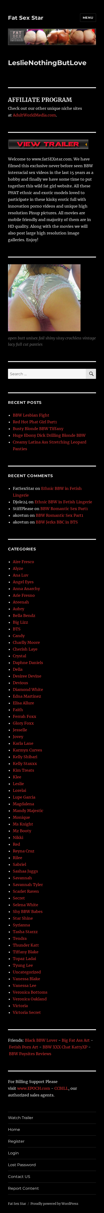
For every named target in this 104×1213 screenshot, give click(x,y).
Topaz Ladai (24, 958)
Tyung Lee (23, 965)
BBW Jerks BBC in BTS (57, 522)
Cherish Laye (25, 649)
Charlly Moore (26, 642)
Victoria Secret (27, 1012)
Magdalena (23, 803)
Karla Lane (23, 743)
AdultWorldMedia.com (34, 115)
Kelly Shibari (25, 756)
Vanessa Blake (26, 978)
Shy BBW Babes (28, 911)
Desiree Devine (27, 676)
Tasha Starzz (25, 931)
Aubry (18, 608)
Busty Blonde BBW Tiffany (38, 428)
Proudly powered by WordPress (54, 1204)
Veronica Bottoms (30, 992)
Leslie (18, 783)
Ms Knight (23, 824)
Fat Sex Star (25, 17)
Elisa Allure (23, 703)
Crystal (19, 655)
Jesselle (20, 729)
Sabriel (19, 864)
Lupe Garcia (24, 797)
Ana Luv (20, 575)
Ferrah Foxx (24, 716)
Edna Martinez (27, 696)
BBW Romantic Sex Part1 (64, 508)
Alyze (18, 568)
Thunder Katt (26, 945)
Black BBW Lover (41, 1040)
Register (16, 1141)
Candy (19, 635)
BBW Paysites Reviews (30, 1053)
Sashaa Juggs (25, 871)
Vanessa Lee (24, 985)
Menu (88, 17)
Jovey (18, 736)
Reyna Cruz (23, 851)
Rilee (17, 857)
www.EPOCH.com (33, 1088)
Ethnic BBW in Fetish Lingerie (63, 501)
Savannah (22, 877)
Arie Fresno (24, 595)
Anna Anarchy (26, 588)
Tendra (20, 938)
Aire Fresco (23, 561)
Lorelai (19, 790)
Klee (17, 777)
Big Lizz (20, 622)
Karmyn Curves (27, 750)
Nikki (18, 837)
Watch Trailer (20, 1117)
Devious (20, 682)
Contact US (19, 1176)
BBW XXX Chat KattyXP (65, 1047)
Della (17, 669)
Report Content (23, 1188)
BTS (17, 629)
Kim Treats (23, 770)
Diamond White (28, 689)
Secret (19, 898)
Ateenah (21, 602)
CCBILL (61, 1088)
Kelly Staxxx (25, 763)
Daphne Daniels (28, 662)
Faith (18, 709)
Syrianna (21, 925)
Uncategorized (27, 972)
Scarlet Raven (26, 891)
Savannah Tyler (28, 884)
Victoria (20, 1005)
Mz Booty (22, 830)
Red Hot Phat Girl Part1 (35, 421)
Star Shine (23, 918)
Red (16, 844)
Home (14, 1129)
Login (13, 1153)
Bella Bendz (24, 615)
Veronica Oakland (30, 999)
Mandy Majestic (28, 810)
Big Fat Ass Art (76, 1040)
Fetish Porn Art (23, 1047)
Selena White (25, 904)
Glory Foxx (23, 723)
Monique (21, 817)
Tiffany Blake (25, 951)
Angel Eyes (23, 581)
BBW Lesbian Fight (31, 415)
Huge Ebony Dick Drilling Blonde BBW (49, 435)
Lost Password (22, 1165)
